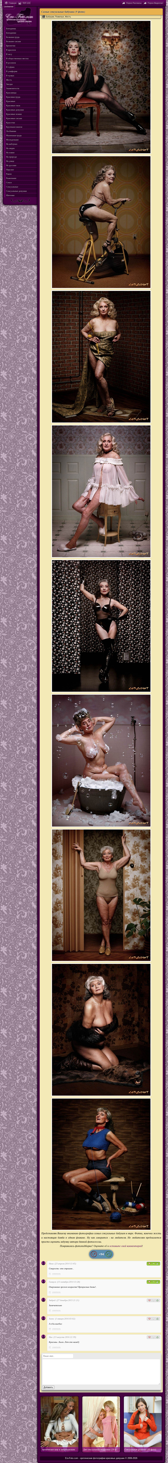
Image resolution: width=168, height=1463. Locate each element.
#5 (50, 1347)
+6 (153, 1264)
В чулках (10, 75)
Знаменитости (12, 88)
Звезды (9, 84)
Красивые (10, 101)
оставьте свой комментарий (125, 1246)
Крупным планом (14, 127)
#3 (50, 1310)
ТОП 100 (26, 3)
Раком (8, 174)
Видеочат (155, 3)
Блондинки (11, 33)
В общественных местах (17, 58)
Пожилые (59, 17)
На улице (10, 161)
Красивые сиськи (14, 118)
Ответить (56, 1274)
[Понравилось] (108, 1254)
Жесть (68, 17)
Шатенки (10, 195)
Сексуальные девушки (16, 191)
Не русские (11, 165)
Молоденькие (12, 139)
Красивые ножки (14, 114)
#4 (50, 1329)
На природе (11, 157)
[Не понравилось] (94, 1254)
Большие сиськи (13, 41)
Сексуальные (12, 187)
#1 (50, 1274)
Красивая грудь (13, 97)
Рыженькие (11, 178)
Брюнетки (10, 45)
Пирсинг (10, 169)
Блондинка (11, 28)
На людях (10, 148)
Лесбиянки (11, 131)
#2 (50, 1292)
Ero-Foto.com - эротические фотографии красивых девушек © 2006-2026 (101, 1458)
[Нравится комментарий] (157, 1264)
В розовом (11, 63)
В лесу (9, 54)
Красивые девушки (15, 110)
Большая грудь (13, 37)
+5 (153, 1282)
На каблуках (11, 144)
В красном (11, 50)
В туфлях (10, 67)
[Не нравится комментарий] (149, 1264)
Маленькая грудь (14, 135)
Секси (9, 182)
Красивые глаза (13, 105)
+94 (101, 1254)
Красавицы (11, 92)
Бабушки (50, 17)
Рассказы (134, 3)
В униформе (11, 71)
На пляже (10, 152)
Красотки (10, 122)
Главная (12, 3)
